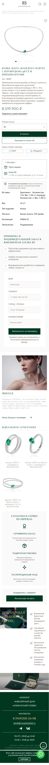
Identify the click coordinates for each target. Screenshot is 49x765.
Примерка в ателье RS (24, 140)
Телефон (12, 291)
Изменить (15, 162)
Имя (10, 279)
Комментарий (15, 317)
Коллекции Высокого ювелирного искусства (30, 11)
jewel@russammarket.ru (24, 723)
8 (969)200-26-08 (24, 718)
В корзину (24, 134)
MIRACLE (5, 13)
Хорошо (24, 759)
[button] (15, 61)
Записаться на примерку (24, 331)
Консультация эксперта (24, 598)
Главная (4, 11)
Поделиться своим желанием (14, 113)
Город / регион (16, 304)
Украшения (11, 11)
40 (5, 127)
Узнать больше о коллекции (14, 417)
